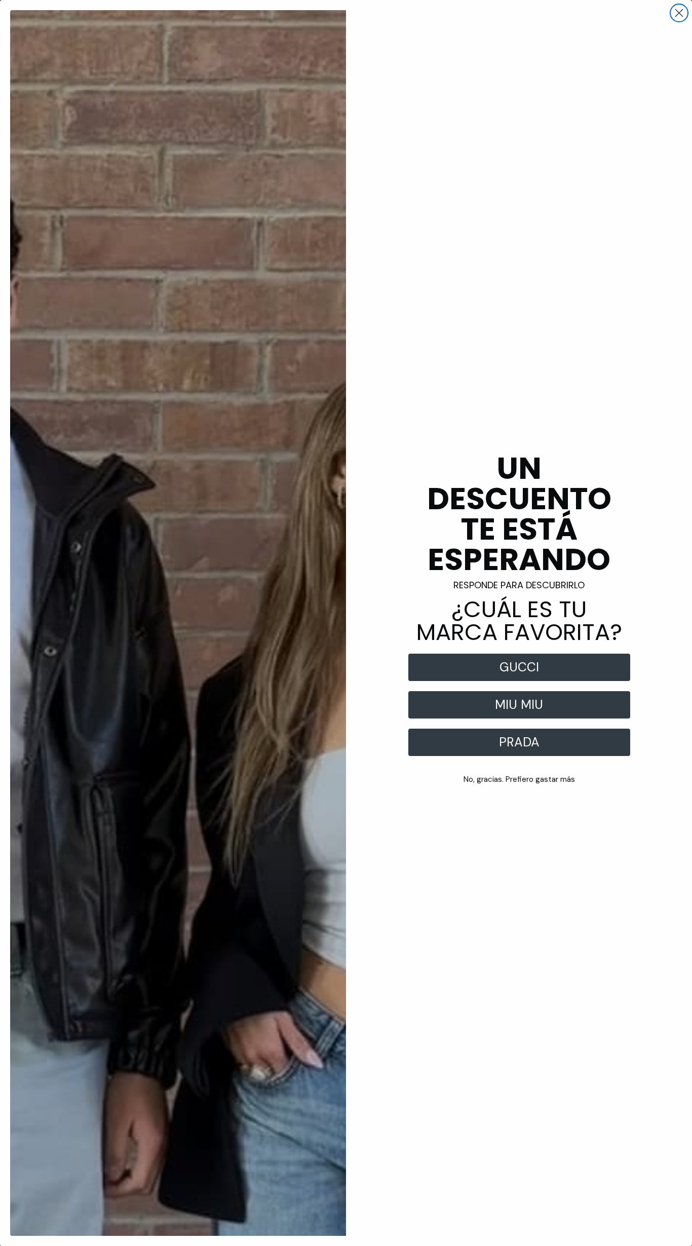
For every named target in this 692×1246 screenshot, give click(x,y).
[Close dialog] (679, 13)
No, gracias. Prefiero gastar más (519, 779)
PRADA (519, 742)
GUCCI (519, 667)
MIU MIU (519, 704)
